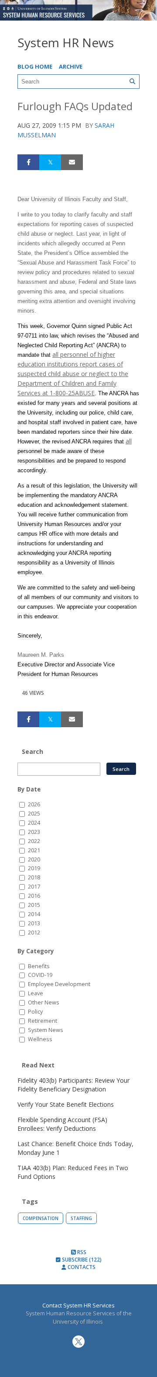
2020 (34, 859)
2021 (34, 850)
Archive (70, 66)
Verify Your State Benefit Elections (65, 1104)
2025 (34, 813)
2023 (34, 832)
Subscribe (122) (81, 1259)
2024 (34, 822)
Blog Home (34, 66)
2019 (34, 868)
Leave (35, 993)
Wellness (40, 1039)
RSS (81, 1252)
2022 (34, 841)
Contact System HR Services (78, 1305)
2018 (34, 877)
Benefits (39, 966)
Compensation (40, 1218)
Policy (35, 1011)
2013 (34, 923)
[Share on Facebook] (28, 162)
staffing (81, 1218)
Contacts (81, 1267)
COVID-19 (40, 975)
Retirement (42, 1021)
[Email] (72, 162)
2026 (34, 804)
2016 (34, 895)
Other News (43, 1002)
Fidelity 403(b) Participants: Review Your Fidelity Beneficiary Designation (73, 1084)
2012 (34, 932)
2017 (34, 886)
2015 (34, 905)
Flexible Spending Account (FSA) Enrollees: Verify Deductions (62, 1124)
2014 (34, 914)
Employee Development (59, 984)
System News (45, 1030)
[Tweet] (50, 162)
